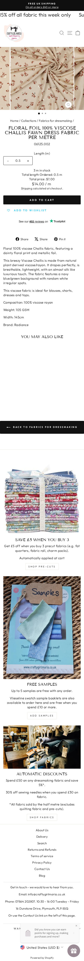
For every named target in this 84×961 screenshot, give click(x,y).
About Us (42, 830)
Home (14, 121)
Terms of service (42, 856)
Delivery (42, 836)
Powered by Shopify (42, 957)
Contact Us (42, 869)
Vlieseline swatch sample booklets (35, 698)
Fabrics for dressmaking (55, 121)
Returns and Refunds (42, 849)
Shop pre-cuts (42, 566)
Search (42, 843)
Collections (28, 121)
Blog (42, 875)
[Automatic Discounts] (42, 747)
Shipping (26, 188)
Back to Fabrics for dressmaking (44, 427)
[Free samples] (42, 627)
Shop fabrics (42, 817)
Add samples (42, 715)
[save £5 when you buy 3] (42, 495)
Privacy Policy (42, 862)
